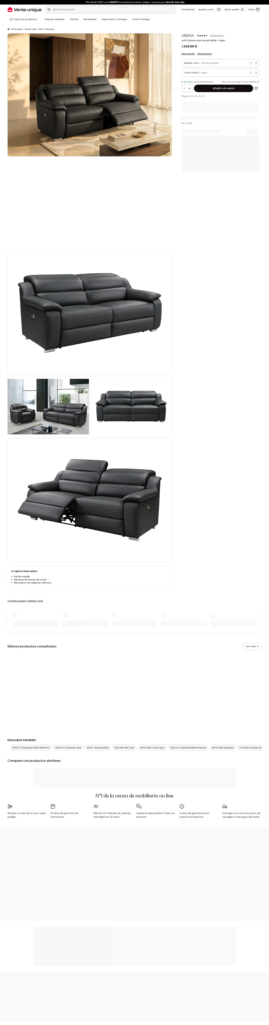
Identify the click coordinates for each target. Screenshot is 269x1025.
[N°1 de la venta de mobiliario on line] (24, 9)
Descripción (188, 53)
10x (196, 96)
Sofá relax (49, 29)
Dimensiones (204, 53)
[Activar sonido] (20, 245)
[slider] (97, 245)
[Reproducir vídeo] (12, 245)
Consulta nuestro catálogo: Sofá (25, 600)
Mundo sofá (30, 29)
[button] (89, 204)
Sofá (40, 29)
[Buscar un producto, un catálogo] (49, 9)
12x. (200, 96)
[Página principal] (8, 29)
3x (192, 96)
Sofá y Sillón (17, 29)
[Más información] (258, 82)
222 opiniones (217, 35)
